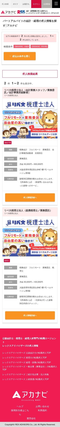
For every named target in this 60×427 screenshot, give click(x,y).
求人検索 (5, 4)
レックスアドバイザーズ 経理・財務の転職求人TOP (26, 362)
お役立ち (26, 4)
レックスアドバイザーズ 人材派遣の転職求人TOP (25, 379)
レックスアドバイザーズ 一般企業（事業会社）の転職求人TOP (29, 368)
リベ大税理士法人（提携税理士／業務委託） (28, 210)
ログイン (36, 4)
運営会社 (31, 418)
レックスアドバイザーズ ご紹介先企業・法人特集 (25, 374)
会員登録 (46, 4)
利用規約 (42, 410)
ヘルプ (20, 406)
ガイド (15, 4)
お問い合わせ (42, 406)
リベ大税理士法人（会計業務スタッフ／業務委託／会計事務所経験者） (29, 91)
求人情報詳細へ (30, 197)
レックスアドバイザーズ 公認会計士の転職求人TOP (26, 352)
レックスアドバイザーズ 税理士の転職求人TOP (24, 357)
